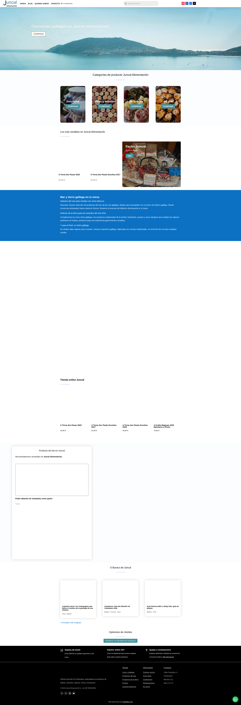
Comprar (38, 34)
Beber (69, 614)
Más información (168, 657)
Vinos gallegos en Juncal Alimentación (65, 26)
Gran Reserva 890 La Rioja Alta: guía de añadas (163, 607)
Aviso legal (147, 676)
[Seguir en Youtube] (73, 693)
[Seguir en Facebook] (186, 3)
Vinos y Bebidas (128, 672)
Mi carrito (146, 687)
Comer (113, 612)
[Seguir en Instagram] (183, 3)
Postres (125, 683)
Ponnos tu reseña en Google (120, 641)
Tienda (23, 4)
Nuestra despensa (129, 687)
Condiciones (147, 680)
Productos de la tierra (130, 680)
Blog (30, 4)
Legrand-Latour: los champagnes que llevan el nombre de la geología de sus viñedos (77, 608)
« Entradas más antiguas (70, 623)
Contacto (55, 4)
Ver (129, 156)
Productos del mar (129, 676)
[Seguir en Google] (190, 3)
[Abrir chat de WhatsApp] (235, 699)
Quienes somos (42, 4)
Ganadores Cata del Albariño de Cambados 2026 (117, 607)
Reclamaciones (149, 683)
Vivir (64, 614)
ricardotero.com (127, 702)
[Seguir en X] (194, 3)
